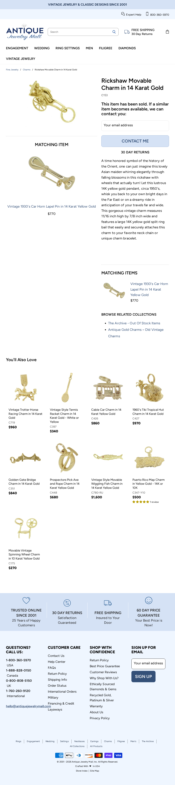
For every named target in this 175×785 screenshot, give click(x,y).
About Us (96, 712)
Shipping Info (57, 680)
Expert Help (133, 14)
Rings (18, 741)
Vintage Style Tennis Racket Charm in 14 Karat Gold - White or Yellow (64, 416)
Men (89, 48)
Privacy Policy (100, 718)
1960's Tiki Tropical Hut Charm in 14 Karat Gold (148, 412)
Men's (133, 741)
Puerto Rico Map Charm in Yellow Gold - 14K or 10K (148, 484)
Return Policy (57, 674)
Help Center (56, 662)
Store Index (82, 770)
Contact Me (135, 141)
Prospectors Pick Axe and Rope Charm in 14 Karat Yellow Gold (64, 484)
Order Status (57, 686)
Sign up (143, 676)
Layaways (55, 709)
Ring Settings (68, 48)
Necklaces (79, 741)
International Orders (62, 691)
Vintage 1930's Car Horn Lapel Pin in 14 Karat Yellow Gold (51, 206)
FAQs (52, 668)
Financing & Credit (61, 703)
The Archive (148, 741)
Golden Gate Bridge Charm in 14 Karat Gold (24, 482)
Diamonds (127, 48)
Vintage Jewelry (20, 59)
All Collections (77, 746)
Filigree (105, 48)
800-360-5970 (159, 14)
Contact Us (56, 656)
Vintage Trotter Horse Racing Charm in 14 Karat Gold (25, 414)
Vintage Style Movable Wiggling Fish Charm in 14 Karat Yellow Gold (107, 484)
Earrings (94, 741)
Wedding (42, 48)
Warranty (96, 706)
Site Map (94, 770)
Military (53, 697)
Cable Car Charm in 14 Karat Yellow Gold (106, 412)
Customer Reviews (103, 672)
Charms (108, 741)
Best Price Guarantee (105, 666)
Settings (64, 741)
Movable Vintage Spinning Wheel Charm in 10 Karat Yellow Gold (24, 554)
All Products (96, 746)
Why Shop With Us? (104, 678)
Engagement (17, 48)
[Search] (114, 32)
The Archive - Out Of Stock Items (134, 323)
